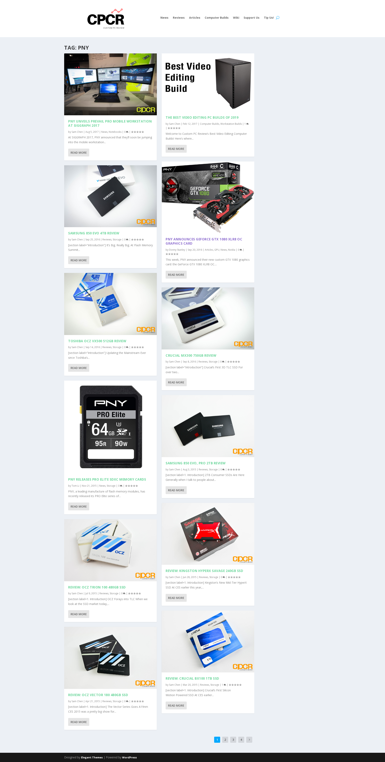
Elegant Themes (92, 757)
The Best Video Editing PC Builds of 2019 (202, 117)
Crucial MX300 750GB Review (191, 355)
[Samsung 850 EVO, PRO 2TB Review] (208, 426)
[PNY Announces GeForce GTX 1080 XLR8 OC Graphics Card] (208, 197)
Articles (194, 17)
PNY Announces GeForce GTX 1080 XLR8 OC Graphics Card (204, 241)
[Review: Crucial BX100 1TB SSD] (208, 641)
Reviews (179, 17)
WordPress (129, 757)
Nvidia (231, 249)
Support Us (251, 17)
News (164, 17)
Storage (117, 239)
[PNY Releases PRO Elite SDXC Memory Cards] (110, 427)
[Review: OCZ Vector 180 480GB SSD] (110, 658)
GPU (216, 249)
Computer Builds (217, 17)
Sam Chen (77, 132)
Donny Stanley (177, 249)
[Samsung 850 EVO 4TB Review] (110, 196)
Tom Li (75, 485)
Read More (79, 152)
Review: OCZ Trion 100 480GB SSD (97, 587)
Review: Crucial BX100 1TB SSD (192, 678)
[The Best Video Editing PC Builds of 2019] (208, 82)
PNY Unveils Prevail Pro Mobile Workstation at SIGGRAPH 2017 (110, 123)
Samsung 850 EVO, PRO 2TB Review (196, 463)
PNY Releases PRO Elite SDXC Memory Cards (107, 479)
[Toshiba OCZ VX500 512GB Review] (110, 304)
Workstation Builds (231, 124)
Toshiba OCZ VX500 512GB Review (97, 341)
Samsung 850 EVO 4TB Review (93, 233)
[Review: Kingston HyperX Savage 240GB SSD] (208, 534)
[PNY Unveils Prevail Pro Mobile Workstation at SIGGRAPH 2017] (110, 84)
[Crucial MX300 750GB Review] (208, 318)
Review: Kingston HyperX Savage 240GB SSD (204, 571)
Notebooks (115, 132)
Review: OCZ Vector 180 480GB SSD (98, 695)
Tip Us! (269, 17)
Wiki (236, 17)
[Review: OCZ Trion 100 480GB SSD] (110, 550)
